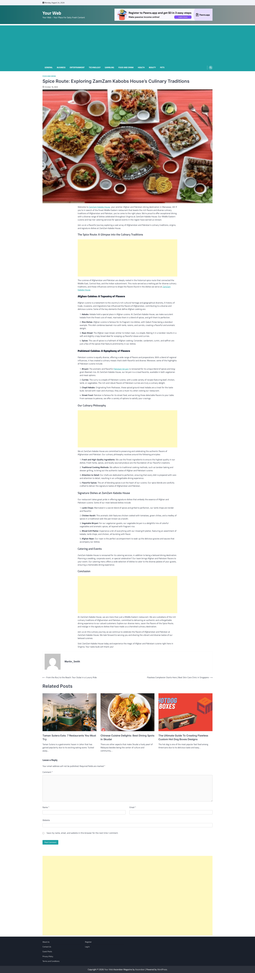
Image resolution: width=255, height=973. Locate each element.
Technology (95, 67)
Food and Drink (126, 67)
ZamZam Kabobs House (99, 207)
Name (45, 807)
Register (88, 941)
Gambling (109, 67)
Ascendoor (140, 969)
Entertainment (77, 67)
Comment (47, 772)
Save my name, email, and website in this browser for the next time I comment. (82, 832)
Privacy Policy (47, 956)
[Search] (211, 68)
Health (141, 67)
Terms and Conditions (51, 961)
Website (46, 820)
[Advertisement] (127, 44)
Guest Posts (47, 951)
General (49, 67)
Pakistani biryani (121, 368)
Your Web (51, 13)
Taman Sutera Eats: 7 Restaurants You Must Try (69, 737)
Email (132, 807)
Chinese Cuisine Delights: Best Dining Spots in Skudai (127, 737)
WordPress (162, 969)
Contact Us (46, 946)
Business (61, 67)
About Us (46, 941)
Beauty (152, 67)
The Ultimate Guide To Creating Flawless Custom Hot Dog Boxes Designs (183, 737)
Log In (87, 946)
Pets (162, 67)
